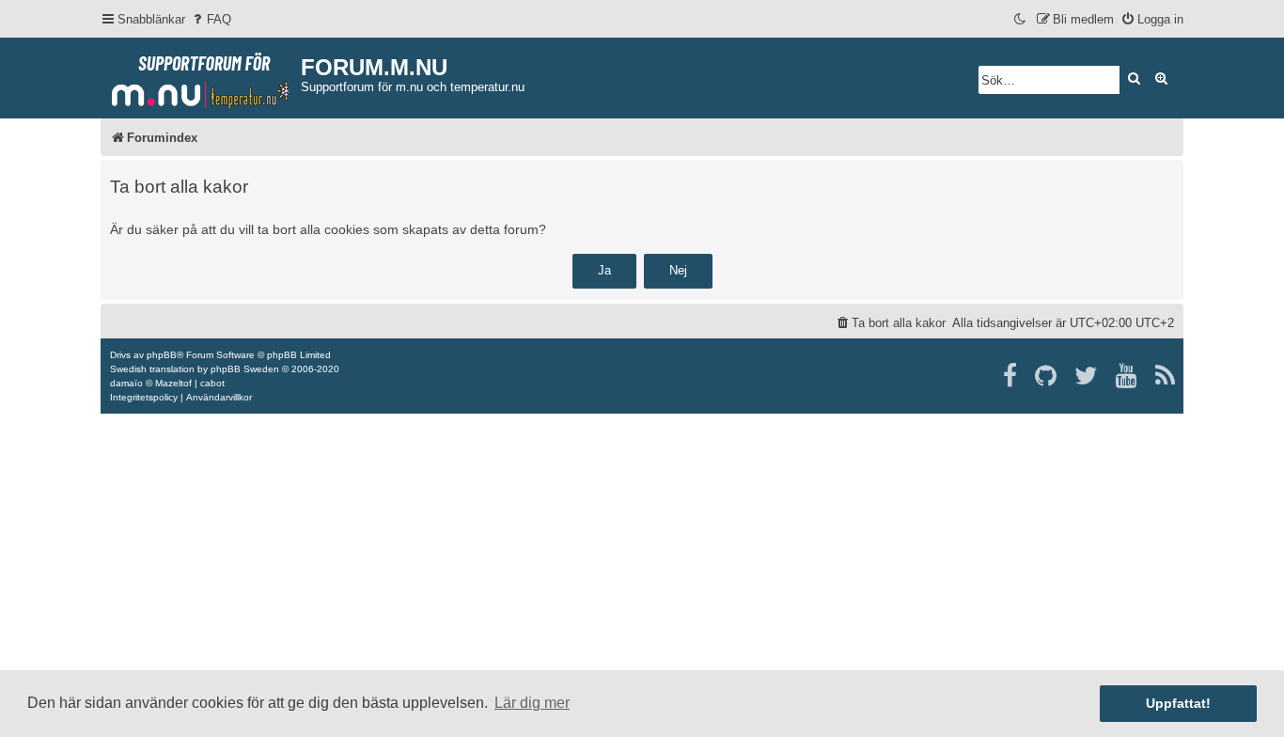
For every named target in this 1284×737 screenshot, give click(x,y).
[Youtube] (1127, 376)
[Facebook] (1011, 376)
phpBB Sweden (245, 369)
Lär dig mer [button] (532, 703)
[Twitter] (1087, 376)
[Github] (1046, 376)
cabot (212, 383)
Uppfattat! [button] (1178, 703)
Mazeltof (173, 383)
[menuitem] (210, 19)
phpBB (162, 355)
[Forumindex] (201, 76)
